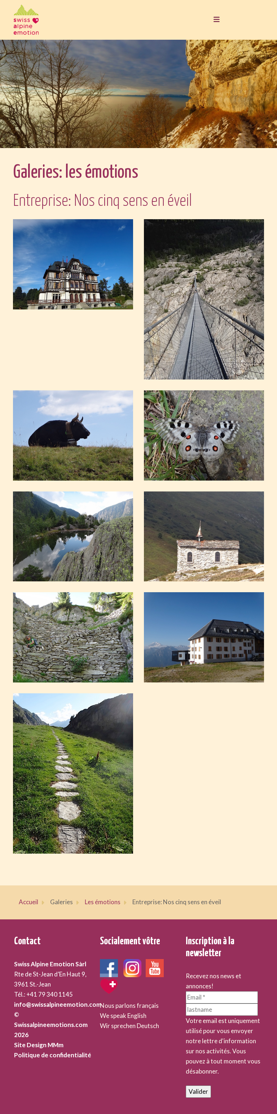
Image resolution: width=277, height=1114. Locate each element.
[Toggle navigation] (214, 20)
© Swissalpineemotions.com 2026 (51, 1025)
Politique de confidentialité (52, 1055)
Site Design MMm (38, 1045)
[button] (73, 264)
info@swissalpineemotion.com (57, 1004)
